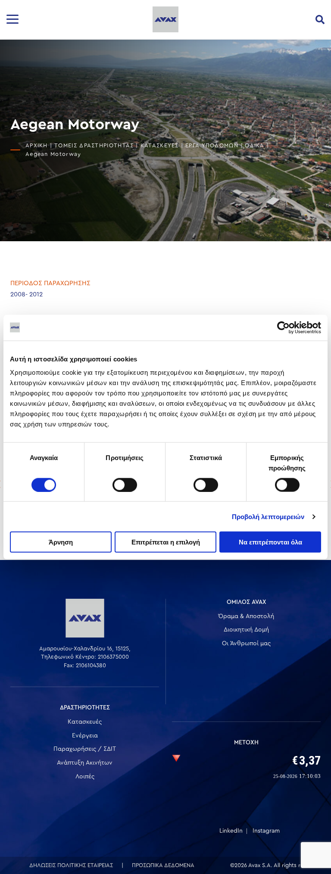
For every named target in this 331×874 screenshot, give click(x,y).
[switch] (124, 484)
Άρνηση (61, 542)
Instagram (266, 831)
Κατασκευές (85, 722)
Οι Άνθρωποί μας (246, 644)
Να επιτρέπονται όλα (270, 542)
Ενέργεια (85, 736)
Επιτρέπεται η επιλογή (165, 542)
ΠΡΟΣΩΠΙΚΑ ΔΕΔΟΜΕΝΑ (163, 865)
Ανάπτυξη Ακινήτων (84, 763)
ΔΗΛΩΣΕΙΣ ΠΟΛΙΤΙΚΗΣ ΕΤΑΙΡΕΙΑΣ (71, 865)
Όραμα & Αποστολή (246, 616)
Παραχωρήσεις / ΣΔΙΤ (84, 749)
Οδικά (255, 145)
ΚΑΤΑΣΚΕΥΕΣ (160, 145)
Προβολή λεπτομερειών (268, 516)
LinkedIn (231, 831)
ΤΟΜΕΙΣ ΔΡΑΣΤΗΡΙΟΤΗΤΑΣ (94, 145)
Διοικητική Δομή (246, 630)
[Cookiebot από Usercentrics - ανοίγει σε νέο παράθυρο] (283, 327)
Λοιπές (84, 777)
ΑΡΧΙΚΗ (36, 145)
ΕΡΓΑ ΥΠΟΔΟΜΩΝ (211, 145)
